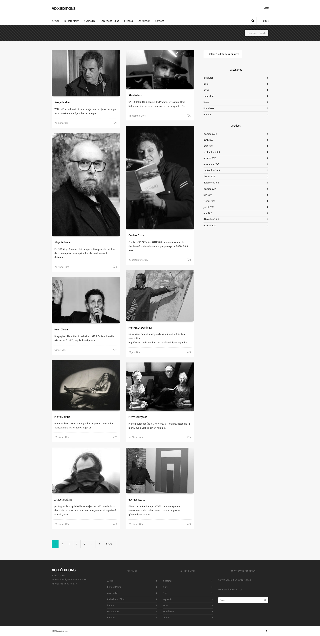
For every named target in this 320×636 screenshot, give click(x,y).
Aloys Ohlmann (62, 242)
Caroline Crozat (137, 235)
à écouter (208, 77)
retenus (207, 114)
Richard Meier (114, 587)
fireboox (111, 605)
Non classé (209, 108)
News (206, 102)
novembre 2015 (211, 164)
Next (108, 544)
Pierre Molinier (62, 416)
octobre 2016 (210, 158)
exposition (209, 96)
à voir (206, 90)
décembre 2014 (211, 182)
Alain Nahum (135, 95)
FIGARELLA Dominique (140, 327)
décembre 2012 (211, 219)
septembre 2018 (212, 152)
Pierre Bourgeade (138, 417)
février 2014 (209, 201)
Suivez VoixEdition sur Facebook (234, 580)
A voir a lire (112, 593)
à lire (206, 83)
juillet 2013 (209, 207)
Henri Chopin (61, 329)
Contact (111, 617)
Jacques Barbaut (63, 499)
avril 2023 (208, 139)
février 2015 (209, 176)
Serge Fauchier (62, 102)
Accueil (110, 580)
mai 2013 (208, 213)
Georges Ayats (137, 499)
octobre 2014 (210, 188)
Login (266, 8)
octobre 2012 (210, 225)
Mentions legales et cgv (230, 589)
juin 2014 (208, 194)
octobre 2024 (210, 133)
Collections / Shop (116, 599)
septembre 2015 (212, 170)
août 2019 (208, 146)
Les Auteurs (113, 611)
